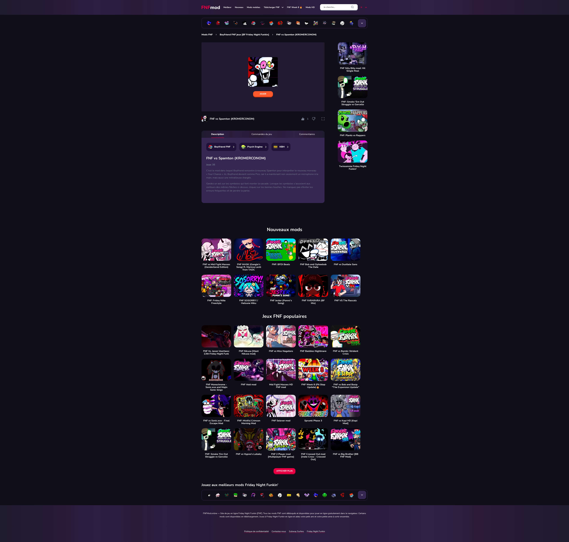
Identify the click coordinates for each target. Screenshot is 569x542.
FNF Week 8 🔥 (294, 7)
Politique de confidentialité (256, 531)
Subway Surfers (296, 531)
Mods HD (310, 7)
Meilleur (227, 7)
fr (361, 7)
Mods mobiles (253, 7)
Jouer (263, 93)
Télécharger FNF (272, 7)
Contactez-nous (279, 531)
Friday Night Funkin (316, 531)
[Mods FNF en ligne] (211, 7)
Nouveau (239, 7)
